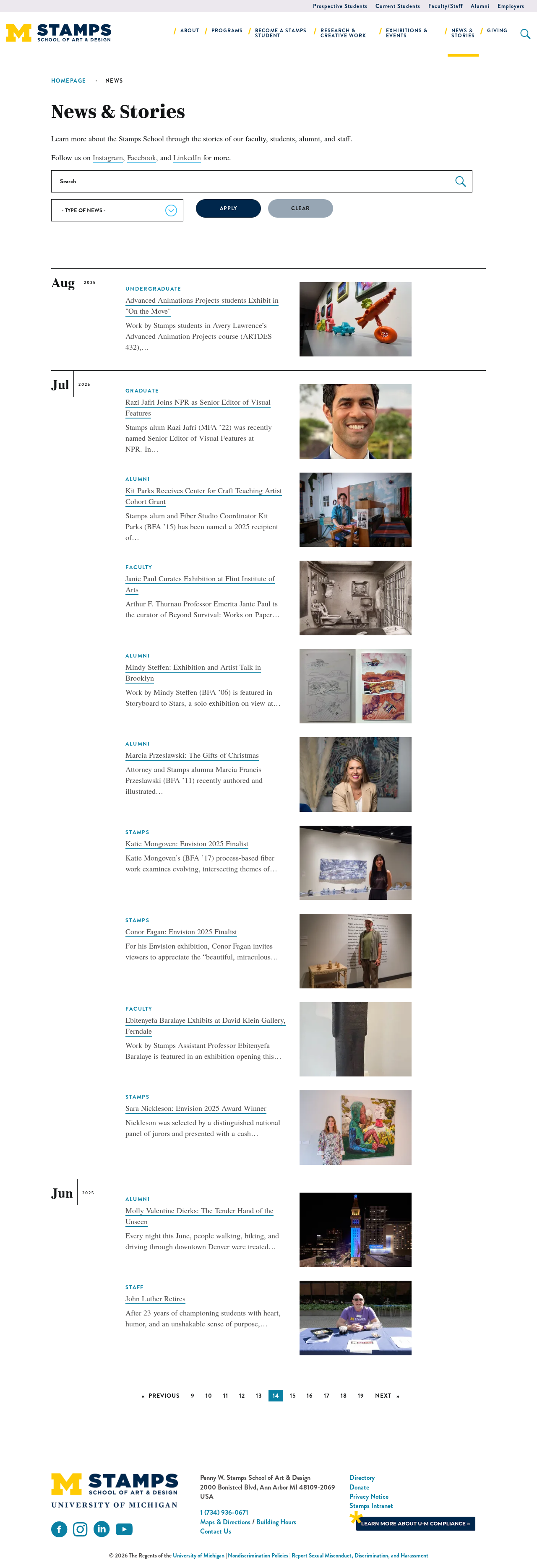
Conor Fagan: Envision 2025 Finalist (181, 931)
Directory (362, 1477)
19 (361, 1395)
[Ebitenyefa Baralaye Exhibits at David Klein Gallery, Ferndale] (355, 1038)
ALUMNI (137, 479)
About (189, 30)
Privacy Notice (368, 1496)
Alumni (480, 6)
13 (259, 1395)
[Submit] (460, 181)
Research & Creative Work (343, 33)
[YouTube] (124, 1530)
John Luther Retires (155, 1298)
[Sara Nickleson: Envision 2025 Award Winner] (355, 1126)
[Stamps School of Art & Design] (114, 1490)
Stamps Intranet (371, 1505)
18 (344, 1395)
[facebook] (59, 1530)
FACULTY (138, 567)
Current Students (397, 6)
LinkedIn (187, 157)
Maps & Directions (225, 1522)
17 (327, 1395)
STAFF (134, 1287)
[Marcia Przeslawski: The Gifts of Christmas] (355, 773)
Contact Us (215, 1531)
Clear (300, 208)
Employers (511, 6)
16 (310, 1395)
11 (225, 1395)
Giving (497, 30)
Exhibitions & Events (407, 33)
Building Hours (276, 1522)
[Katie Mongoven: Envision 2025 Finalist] (355, 861)
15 (293, 1395)
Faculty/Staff (445, 6)
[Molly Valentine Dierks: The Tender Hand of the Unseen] (355, 1229)
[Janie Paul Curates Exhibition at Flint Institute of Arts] (355, 597)
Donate (359, 1487)
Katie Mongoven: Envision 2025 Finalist (186, 843)
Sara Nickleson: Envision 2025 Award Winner (195, 1108)
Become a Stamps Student (281, 33)
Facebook (141, 157)
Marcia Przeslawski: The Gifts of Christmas (192, 755)
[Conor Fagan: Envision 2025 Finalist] (355, 950)
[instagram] (80, 1530)
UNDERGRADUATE (153, 289)
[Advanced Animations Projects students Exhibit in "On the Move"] (355, 318)
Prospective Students (340, 6)
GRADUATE (142, 390)
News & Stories (463, 33)
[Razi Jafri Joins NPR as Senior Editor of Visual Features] (355, 420)
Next (389, 1395)
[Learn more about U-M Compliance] (412, 1519)
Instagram (108, 157)
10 (209, 1395)
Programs (227, 30)
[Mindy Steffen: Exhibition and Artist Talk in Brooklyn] (355, 685)
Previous (166, 1395)
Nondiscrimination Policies (258, 1556)
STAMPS (137, 832)
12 (242, 1395)
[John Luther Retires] (355, 1317)
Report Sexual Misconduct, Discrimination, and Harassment (360, 1556)
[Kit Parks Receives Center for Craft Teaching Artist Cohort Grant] (355, 508)
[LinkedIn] (101, 1530)
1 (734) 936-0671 (224, 1512)
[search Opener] (525, 34)
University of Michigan (198, 1556)
